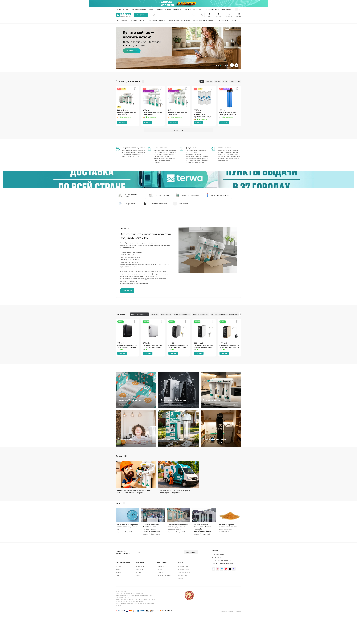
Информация (162, 562)
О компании (127, 291)
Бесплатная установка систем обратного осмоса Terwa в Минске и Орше (134, 491)
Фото (138, 575)
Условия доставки (183, 569)
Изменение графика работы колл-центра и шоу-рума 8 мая (127, 527)
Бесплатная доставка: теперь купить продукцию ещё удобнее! (175, 491)
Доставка (160, 572)
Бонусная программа (164, 575)
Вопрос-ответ (182, 575)
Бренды (118, 572)
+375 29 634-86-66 (212, 9)
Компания (140, 562)
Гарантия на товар (184, 572)
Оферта (238, 611)
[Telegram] (221, 569)
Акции (118, 569)
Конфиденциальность (226, 611)
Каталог (118, 566)
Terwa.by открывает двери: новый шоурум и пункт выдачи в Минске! (178, 527)
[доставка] (178, 179)
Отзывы (138, 572)
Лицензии (139, 569)
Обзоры (180, 578)
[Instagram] (217, 569)
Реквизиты (160, 566)
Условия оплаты (183, 566)
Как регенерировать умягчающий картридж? (228, 526)
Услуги (118, 575)
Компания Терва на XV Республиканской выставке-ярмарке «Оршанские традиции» (151, 528)
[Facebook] (213, 569)
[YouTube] (226, 569)
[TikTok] (230, 569)
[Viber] (234, 569)
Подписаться (191, 552)
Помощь (180, 562)
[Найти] (202, 15)
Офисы (159, 569)
